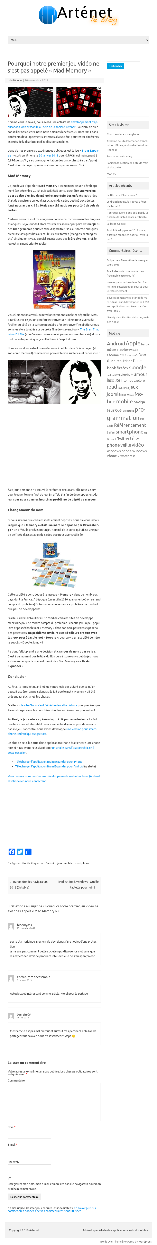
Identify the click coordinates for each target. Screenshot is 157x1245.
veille (125, 444)
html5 (126, 375)
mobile (68, 863)
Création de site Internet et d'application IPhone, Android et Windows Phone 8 (128, 145)
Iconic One (106, 1241)
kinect (125, 394)
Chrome (113, 355)
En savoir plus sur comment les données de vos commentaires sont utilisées (52, 1209)
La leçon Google (116, 223)
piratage (129, 411)
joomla (114, 394)
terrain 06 (24, 1014)
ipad (112, 387)
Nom (12, 1127)
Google (137, 367)
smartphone (82, 863)
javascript (123, 387)
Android (50, 863)
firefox (122, 368)
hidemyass (24, 925)
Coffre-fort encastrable (33, 977)
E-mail (13, 1144)
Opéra (120, 410)
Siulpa (110, 260)
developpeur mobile (119, 282)
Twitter (123, 439)
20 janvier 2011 (48, 155)
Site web (13, 1162)
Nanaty (111, 317)
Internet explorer (133, 380)
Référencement (130, 425)
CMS (123, 355)
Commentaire (16, 1080)
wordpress (127, 456)
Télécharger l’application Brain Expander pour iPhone (48, 761)
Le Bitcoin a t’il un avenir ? (122, 195)
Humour (138, 374)
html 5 (118, 374)
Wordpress (145, 1241)
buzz (135, 349)
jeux (59, 863)
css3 (135, 355)
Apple (133, 343)
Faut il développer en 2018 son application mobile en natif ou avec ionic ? (128, 235)
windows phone (119, 451)
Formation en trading (119, 156)
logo (131, 395)
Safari (111, 432)
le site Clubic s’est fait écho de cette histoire (49, 705)
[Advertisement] (54, 445)
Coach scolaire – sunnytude (123, 134)
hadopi (110, 375)
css (129, 355)
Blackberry (124, 349)
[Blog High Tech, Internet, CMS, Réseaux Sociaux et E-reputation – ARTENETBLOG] (78, 25)
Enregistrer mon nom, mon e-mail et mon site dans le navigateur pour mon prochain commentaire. (54, 1186)
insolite (113, 380)
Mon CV (111, 174)
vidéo (138, 445)
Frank (110, 271)
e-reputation (122, 361)
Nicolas (17, 80)
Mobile (26, 863)
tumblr (113, 439)
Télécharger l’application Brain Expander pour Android (49, 766)
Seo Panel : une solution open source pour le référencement (127, 286)
